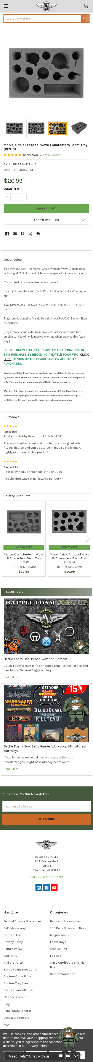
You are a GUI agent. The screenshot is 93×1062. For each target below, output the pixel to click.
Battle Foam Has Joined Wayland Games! (35, 659)
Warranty (10, 956)
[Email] (14, 233)
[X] (30, 233)
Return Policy (12, 949)
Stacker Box (58, 949)
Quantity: (11, 189)
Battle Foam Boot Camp (20, 969)
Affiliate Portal (13, 962)
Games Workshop (62, 974)
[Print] (22, 233)
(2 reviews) (30, 155)
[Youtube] (54, 887)
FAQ (6, 1024)
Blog (6, 1004)
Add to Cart (24, 547)
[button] (46, 220)
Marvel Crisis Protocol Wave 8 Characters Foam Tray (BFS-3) (23, 558)
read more (11, 677)
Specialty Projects (16, 1018)
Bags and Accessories (65, 921)
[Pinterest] (38, 233)
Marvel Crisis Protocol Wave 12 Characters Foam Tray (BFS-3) (69, 558)
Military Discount (15, 997)
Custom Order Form (17, 976)
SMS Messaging (14, 928)
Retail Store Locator (17, 1011)
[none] (47, 73)
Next (87, 539)
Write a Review (50, 155)
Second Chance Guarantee (22, 921)
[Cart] (86, 6)
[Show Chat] (60, 1056)
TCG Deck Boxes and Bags (68, 928)
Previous (5, 539)
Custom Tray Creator (18, 983)
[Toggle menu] (6, 6)
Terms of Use (12, 935)
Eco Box (55, 956)
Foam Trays (58, 942)
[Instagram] (38, 887)
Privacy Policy (13, 942)
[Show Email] (68, 1056)
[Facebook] (7, 233)
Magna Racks (59, 935)
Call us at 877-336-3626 (46, 877)
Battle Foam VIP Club (18, 990)
